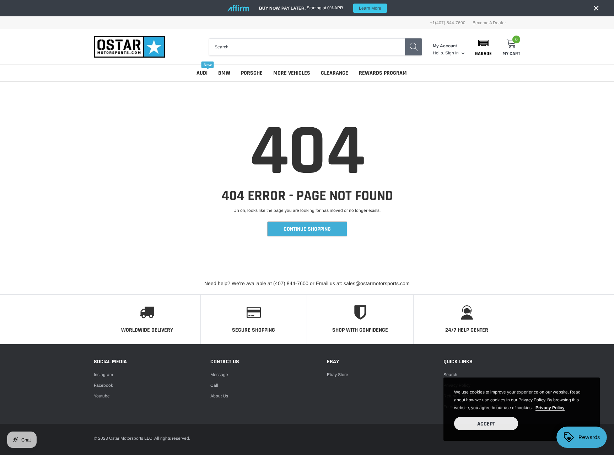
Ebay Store (337, 374)
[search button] (413, 46)
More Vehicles (291, 73)
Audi (202, 73)
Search (450, 374)
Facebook (103, 385)
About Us (219, 396)
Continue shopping (307, 229)
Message (219, 374)
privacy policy (550, 407)
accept (486, 424)
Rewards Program (383, 73)
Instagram (103, 374)
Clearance (334, 73)
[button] (483, 47)
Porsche (252, 73)
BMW (224, 73)
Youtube (102, 396)
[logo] (129, 47)
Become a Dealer (489, 23)
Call (214, 385)
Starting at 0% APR (320, 8)
